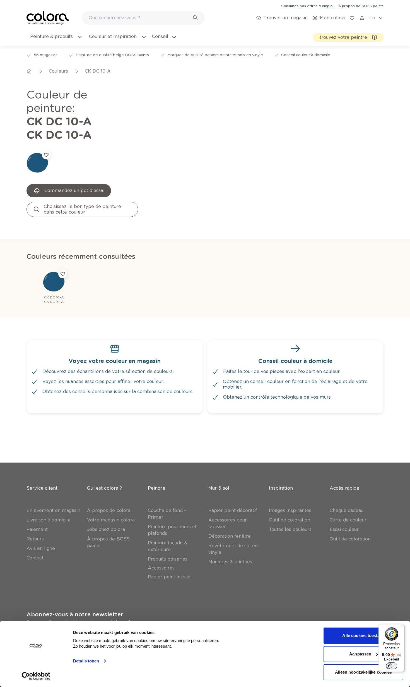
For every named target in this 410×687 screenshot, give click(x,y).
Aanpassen (360, 654)
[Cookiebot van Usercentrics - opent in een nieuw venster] (36, 676)
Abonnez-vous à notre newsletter (74, 614)
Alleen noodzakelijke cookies (363, 672)
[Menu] (401, 627)
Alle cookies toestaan (363, 635)
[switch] (391, 665)
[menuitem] (56, 39)
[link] (307, 5)
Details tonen (86, 661)
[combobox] (143, 18)
